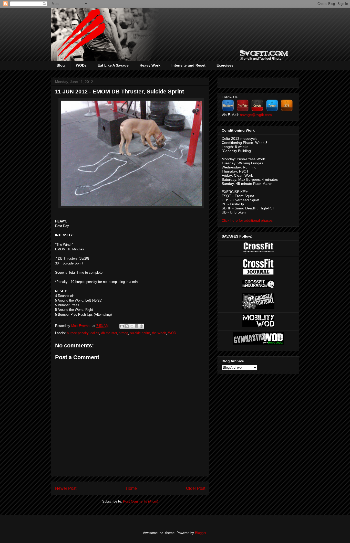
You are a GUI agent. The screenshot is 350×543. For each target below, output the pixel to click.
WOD (172, 333)
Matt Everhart (81, 326)
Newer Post (65, 488)
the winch (159, 333)
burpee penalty (77, 333)
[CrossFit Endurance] (258, 287)
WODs (81, 65)
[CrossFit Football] (258, 308)
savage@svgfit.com (256, 115)
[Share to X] (131, 326)
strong (123, 333)
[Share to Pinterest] (141, 326)
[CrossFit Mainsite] (258, 253)
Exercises (225, 65)
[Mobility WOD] (258, 326)
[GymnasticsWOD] (258, 343)
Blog (61, 65)
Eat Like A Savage (113, 65)
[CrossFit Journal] (258, 274)
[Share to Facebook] (136, 326)
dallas (94, 333)
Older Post (195, 488)
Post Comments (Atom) (140, 501)
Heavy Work (150, 65)
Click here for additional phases (247, 220)
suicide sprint (140, 333)
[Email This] (122, 326)
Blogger (200, 533)
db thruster (109, 333)
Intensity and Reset (188, 65)
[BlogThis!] (126, 326)
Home (131, 488)
